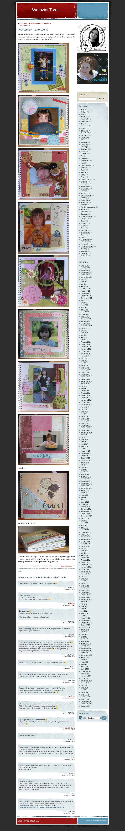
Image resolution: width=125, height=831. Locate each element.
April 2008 (84, 692)
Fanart (83, 151)
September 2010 (86, 627)
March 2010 (85, 641)
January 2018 (85, 423)
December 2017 (86, 425)
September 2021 (86, 326)
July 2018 (84, 409)
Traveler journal (86, 242)
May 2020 (84, 363)
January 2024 (85, 268)
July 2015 (84, 493)
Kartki (83, 170)
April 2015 (84, 500)
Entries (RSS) (22, 821)
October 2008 (85, 678)
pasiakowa (70, 728)
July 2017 (84, 437)
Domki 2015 (85, 144)
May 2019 (84, 388)
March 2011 (85, 613)
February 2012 (86, 588)
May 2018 (84, 414)
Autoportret (84, 126)
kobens (71, 603)
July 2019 (84, 386)
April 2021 (84, 337)
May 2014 (84, 525)
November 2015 (86, 483)
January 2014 (85, 534)
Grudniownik (85, 161)
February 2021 (86, 342)
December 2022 (86, 293)
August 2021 (85, 328)
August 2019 (85, 384)
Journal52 (84, 168)
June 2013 (84, 551)
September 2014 (86, 516)
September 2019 (86, 381)
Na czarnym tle (86, 195)
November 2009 (86, 650)
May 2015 (84, 497)
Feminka (84, 154)
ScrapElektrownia (87, 216)
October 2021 (85, 323)
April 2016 (84, 472)
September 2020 (86, 354)
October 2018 (85, 402)
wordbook (84, 251)
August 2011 (85, 602)
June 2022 (84, 305)
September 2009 (86, 655)
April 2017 (84, 444)
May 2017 (84, 442)
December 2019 (86, 374)
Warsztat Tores (45, 9)
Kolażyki (83, 172)
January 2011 (85, 618)
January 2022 (85, 316)
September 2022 (86, 298)
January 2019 (85, 395)
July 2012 (84, 576)
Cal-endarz (84, 135)
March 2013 (85, 558)
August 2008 (85, 683)
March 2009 (85, 669)
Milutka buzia (68, 566)
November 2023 (86, 272)
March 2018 (85, 418)
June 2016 (84, 467)
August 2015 (85, 490)
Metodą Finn (85, 184)
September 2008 (86, 680)
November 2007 (86, 704)
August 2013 (85, 546)
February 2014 (86, 532)
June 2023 (84, 282)
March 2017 (85, 446)
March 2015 (85, 502)
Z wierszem (84, 253)
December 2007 (86, 701)
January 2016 (85, 479)
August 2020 (85, 356)
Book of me (84, 130)
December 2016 (86, 453)
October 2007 (85, 706)
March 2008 (85, 694)
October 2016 (85, 458)
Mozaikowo (84, 193)
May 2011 (84, 609)
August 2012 (85, 574)
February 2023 (86, 289)
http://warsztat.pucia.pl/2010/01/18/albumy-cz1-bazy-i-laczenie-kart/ (41, 807)
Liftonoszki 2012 (86, 179)
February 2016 (86, 476)
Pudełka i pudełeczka (88, 207)
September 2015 (86, 488)
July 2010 (84, 632)
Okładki (83, 198)
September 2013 (86, 544)
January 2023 (85, 291)
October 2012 (85, 569)
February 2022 (86, 314)
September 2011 (86, 599)
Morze (83, 191)
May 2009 (84, 664)
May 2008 (84, 690)
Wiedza (83, 249)
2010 (82, 110)
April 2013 (84, 555)
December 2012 (86, 565)
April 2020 (84, 365)
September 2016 (86, 460)
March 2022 (85, 312)
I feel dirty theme (23, 820)
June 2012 (84, 578)
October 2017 (85, 430)
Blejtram (83, 128)
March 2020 (85, 367)
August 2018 (85, 407)
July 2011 (84, 604)
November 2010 (86, 623)
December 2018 (86, 398)
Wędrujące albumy (87, 246)
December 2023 (86, 270)
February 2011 (85, 616)
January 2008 (85, 699)
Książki (83, 177)
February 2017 (86, 449)
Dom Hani (84, 142)
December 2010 (86, 620)
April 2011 (84, 611)
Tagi (82, 237)
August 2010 (85, 629)
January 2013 (85, 562)
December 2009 (86, 648)
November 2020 (86, 349)
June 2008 (84, 687)
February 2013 (86, 560)
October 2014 (85, 514)
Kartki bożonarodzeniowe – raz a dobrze (35, 23)
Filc (82, 156)
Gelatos (83, 158)
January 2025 (85, 265)
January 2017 (85, 451)
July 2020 (84, 358)
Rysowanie (84, 212)
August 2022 (85, 300)
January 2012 (85, 590)
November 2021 (86, 321)
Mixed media (85, 188)
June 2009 (84, 662)
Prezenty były (23, 25)
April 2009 (84, 667)
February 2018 (86, 421)
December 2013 (86, 537)
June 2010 (84, 634)
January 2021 (85, 344)
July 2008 (84, 685)
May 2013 (84, 553)
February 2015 (86, 504)
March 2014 (85, 530)
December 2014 (86, 509)
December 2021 (86, 319)
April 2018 (84, 416)
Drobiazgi (84, 149)
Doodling (84, 147)
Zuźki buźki (84, 256)
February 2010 (86, 643)
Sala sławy (84, 214)
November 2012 (86, 567)
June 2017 (84, 439)
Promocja (84, 205)
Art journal (84, 121)
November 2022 (86, 296)
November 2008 (86, 676)
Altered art (84, 119)
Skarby (83, 221)
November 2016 (86, 456)
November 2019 (86, 377)
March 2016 (85, 474)
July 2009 (84, 660)
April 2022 (84, 309)
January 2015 (85, 507)
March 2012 (85, 585)
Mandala (84, 181)
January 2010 (85, 646)
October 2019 (85, 379)
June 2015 (84, 495)
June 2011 (84, 606)
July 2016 (84, 465)
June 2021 (84, 333)
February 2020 (86, 370)
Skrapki (83, 223)
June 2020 (84, 360)
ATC (82, 123)
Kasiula (71, 696)
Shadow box (85, 219)
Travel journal (85, 239)
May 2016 (84, 469)
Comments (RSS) (34, 821)
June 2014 (84, 523)
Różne (83, 209)
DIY (82, 140)
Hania (83, 163)
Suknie (83, 235)
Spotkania (84, 230)
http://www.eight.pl (25, 805)
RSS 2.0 (48, 568)
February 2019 (86, 393)
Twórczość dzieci (86, 244)
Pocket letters (85, 200)
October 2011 (85, 597)
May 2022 (84, 307)
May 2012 (84, 581)
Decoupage (85, 137)
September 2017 (86, 432)
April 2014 (84, 527)
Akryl (82, 114)
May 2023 (84, 284)
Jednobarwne (85, 165)
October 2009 (85, 653)
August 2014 (85, 518)
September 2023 (86, 277)
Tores (104, 820)
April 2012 (84, 583)
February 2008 (86, 697)
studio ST (33, 820)
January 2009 (85, 674)
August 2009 (85, 657)
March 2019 (85, 391)
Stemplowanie (85, 232)
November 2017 (86, 428)
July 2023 (84, 279)
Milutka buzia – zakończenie (33, 29)
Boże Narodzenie (86, 133)
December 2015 (86, 481)
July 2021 (84, 330)
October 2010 (85, 625)
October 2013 (85, 541)
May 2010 (84, 636)
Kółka (83, 174)
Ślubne (83, 226)
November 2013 (86, 539)
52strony (84, 112)
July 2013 (84, 548)
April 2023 (84, 286)
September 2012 (86, 572)
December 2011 (86, 592)
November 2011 (86, 595)
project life (84, 202)
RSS (84, 718)
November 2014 (86, 511)
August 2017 (85, 435)
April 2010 (84, 639)
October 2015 (85, 486)
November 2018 (86, 400)
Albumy (62, 566)
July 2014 (84, 520)
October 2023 (85, 275)
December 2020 (86, 347)
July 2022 (84, 303)
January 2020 (85, 372)
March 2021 (85, 340)
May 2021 (84, 335)
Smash (83, 228)
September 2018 (86, 405)
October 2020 (85, 351)
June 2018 (84, 412)
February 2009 (86, 671)
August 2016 (85, 463)
